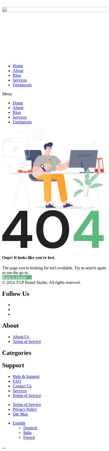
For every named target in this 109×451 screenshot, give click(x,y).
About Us (21, 336)
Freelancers (22, 85)
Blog (17, 75)
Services (20, 80)
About (18, 70)
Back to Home (14, 277)
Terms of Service (27, 341)
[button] (54, 94)
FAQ (17, 381)
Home (18, 66)
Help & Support (26, 376)
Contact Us (22, 386)
